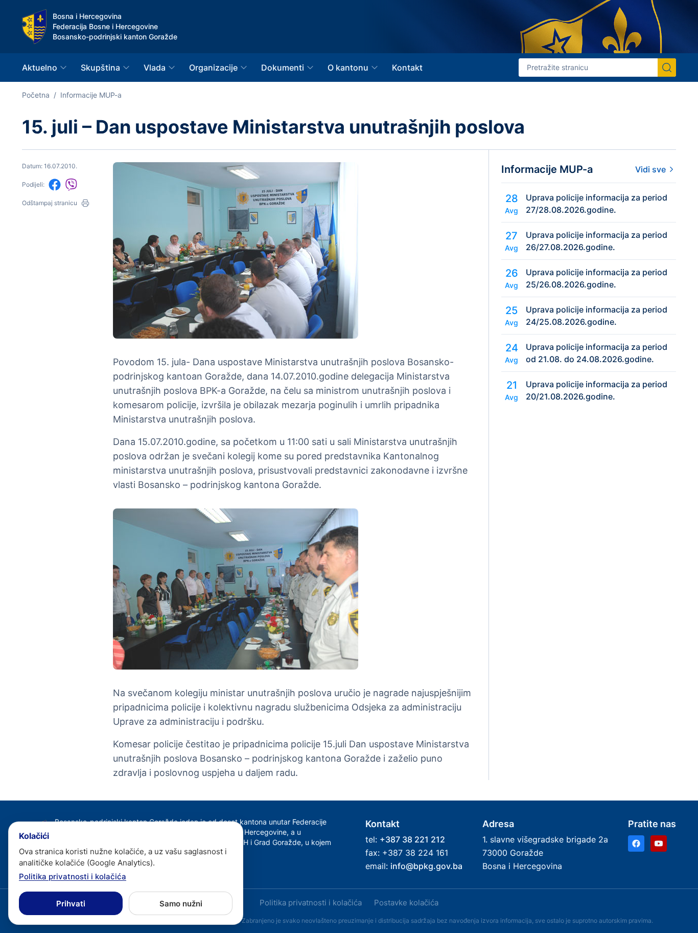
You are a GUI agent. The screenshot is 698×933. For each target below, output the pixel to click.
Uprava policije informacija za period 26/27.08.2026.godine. (596, 241)
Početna (36, 95)
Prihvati (70, 903)
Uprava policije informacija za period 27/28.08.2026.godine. (596, 203)
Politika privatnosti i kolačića (311, 902)
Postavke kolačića (406, 902)
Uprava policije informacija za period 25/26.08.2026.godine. (596, 278)
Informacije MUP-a (91, 95)
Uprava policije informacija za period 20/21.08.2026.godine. (596, 390)
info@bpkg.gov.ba (426, 866)
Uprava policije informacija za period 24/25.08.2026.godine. (596, 315)
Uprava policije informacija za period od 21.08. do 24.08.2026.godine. (596, 353)
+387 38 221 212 (412, 839)
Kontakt (407, 67)
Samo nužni (180, 903)
